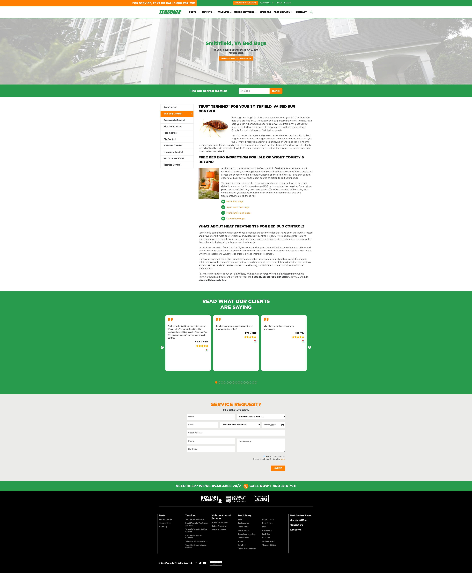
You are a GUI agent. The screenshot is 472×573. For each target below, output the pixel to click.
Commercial (265, 3)
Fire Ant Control (173, 127)
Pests (192, 12)
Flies (264, 527)
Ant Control (170, 107)
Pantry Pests (243, 538)
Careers (287, 3)
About (279, 3)
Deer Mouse (267, 523)
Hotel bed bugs (234, 202)
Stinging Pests (268, 541)
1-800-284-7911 (184, 3)
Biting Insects (268, 519)
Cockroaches (164, 523)
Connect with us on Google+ (236, 58)
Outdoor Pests (165, 519)
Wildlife (223, 12)
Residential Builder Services (193, 537)
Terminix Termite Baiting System (196, 530)
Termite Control (172, 165)
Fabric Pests (243, 527)
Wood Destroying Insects (196, 541)
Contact (301, 12)
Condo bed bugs (235, 219)
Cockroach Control (174, 120)
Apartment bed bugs (237, 207)
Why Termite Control (194, 519)
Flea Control (170, 133)
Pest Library (281, 12)
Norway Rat (267, 530)
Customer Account (245, 3)
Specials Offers (298, 520)
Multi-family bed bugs (238, 213)
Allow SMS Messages (275, 456)
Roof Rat (266, 538)
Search (276, 91)
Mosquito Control (173, 152)
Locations (295, 530)
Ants (240, 519)
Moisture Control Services (221, 517)
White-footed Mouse (247, 549)
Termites (190, 515)
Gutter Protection (219, 526)
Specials (265, 12)
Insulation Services (220, 522)
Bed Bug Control (173, 114)
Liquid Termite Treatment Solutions (196, 524)
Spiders (241, 541)
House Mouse (244, 530)
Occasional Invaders (246, 534)
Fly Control (170, 139)
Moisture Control (173, 146)
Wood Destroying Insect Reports (195, 546)
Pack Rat (266, 534)
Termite (207, 12)
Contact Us (296, 525)
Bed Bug (163, 527)
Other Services (244, 12)
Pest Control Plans (174, 158)
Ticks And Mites (269, 545)
